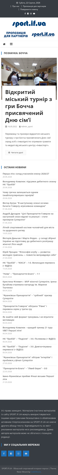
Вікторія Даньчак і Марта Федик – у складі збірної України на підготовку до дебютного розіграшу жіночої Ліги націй (29, 241)
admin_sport (27, 126)
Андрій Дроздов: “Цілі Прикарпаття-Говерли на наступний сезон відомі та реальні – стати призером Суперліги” (28, 216)
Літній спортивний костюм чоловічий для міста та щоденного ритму (28, 229)
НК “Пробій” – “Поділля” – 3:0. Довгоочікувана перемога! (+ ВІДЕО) (27, 348)
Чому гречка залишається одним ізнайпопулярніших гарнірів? (20, 194)
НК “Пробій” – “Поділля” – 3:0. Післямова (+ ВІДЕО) (29, 338)
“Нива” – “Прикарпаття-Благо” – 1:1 (21, 273)
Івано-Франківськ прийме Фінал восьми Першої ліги (28, 378)
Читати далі (17, 152)
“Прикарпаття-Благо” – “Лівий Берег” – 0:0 (25, 368)
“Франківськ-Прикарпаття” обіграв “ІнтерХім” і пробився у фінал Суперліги (27, 359)
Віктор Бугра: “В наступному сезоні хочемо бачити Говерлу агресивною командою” (25, 204)
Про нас (15, 6)
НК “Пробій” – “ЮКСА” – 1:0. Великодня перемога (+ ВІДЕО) (29, 264)
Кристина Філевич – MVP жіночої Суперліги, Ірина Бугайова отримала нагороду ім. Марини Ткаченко (30, 284)
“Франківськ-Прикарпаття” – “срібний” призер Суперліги (27, 297)
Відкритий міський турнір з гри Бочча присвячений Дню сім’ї (28, 106)
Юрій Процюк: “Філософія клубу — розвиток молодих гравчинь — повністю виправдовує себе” (30, 253)
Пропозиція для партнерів (34, 6)
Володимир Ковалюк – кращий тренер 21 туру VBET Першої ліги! (27, 329)
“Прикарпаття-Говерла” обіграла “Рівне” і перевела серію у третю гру (25, 308)
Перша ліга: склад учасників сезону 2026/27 (26, 173)
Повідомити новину (29, 9)
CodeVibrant (36, 472)
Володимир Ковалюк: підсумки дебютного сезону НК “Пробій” (29, 183)
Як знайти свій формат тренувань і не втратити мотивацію (28, 318)
